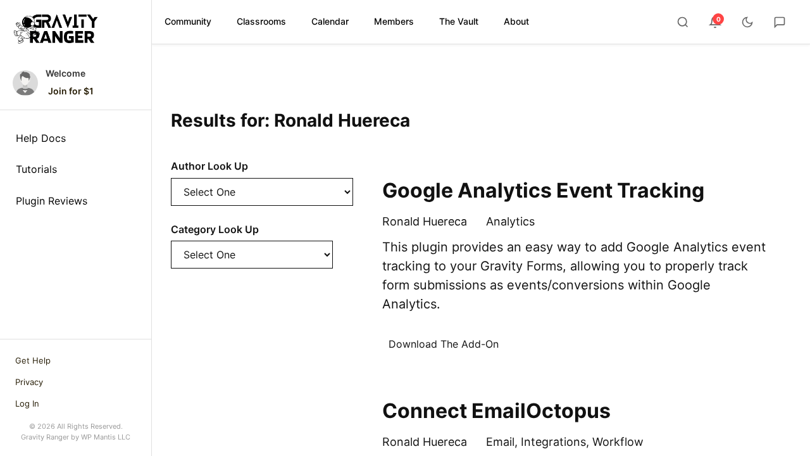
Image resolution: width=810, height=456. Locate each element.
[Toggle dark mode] (747, 22)
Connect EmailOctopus (496, 410)
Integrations (553, 441)
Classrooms (261, 21)
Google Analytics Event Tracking (543, 190)
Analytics (510, 221)
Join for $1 (71, 91)
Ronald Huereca (424, 221)
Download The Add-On (444, 344)
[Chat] (779, 22)
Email (500, 441)
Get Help (33, 360)
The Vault (458, 21)
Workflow (618, 441)
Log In (27, 403)
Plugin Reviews (51, 200)
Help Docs (41, 138)
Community (188, 21)
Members (394, 21)
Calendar (330, 21)
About (516, 21)
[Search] (682, 22)
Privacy (29, 382)
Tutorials (36, 169)
